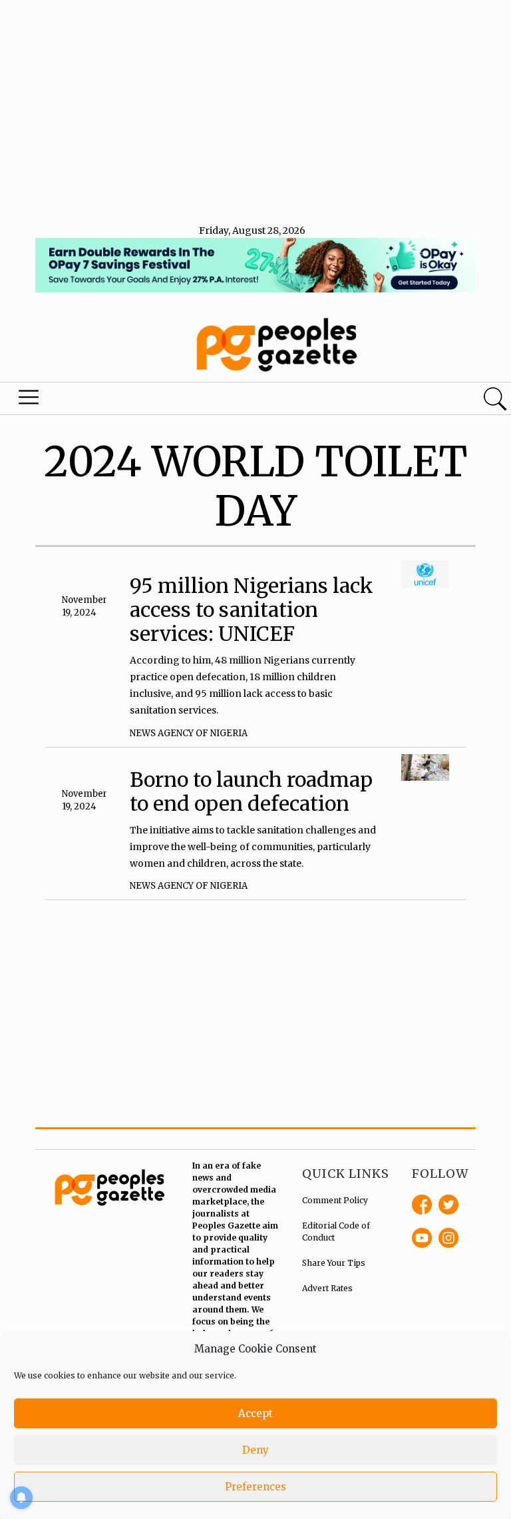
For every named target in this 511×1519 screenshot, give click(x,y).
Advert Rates (327, 1288)
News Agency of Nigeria (189, 733)
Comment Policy (335, 1200)
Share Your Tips (333, 1263)
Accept (255, 1413)
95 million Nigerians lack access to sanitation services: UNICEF (251, 609)
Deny (255, 1450)
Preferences (255, 1486)
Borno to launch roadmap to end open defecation (251, 791)
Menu (29, 400)
